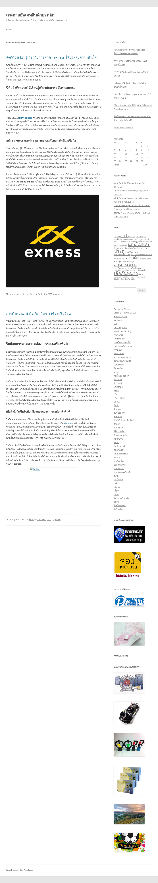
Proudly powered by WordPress (19, 870)
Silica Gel (131, 236)
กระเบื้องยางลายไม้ (122, 342)
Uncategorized (120, 327)
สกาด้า (132, 258)
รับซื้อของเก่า (119, 412)
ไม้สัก (133, 279)
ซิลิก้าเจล (117, 241)
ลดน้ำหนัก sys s (119, 259)
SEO (116, 323)
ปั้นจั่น (116, 405)
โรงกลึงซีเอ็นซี (140, 277)
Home (9, 29)
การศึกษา (118, 349)
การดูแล (143, 236)
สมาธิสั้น (143, 259)
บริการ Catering (126, 248)
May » (145, 164)
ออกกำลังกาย (120, 464)
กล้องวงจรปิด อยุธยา (123, 346)
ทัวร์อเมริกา (119, 383)
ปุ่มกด (136, 252)
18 (115, 157)
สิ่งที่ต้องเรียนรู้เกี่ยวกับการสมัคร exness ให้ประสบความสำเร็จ (51, 57)
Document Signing (122, 309)
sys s (138, 236)
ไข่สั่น (116, 501)
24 (147, 157)
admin (58, 294)
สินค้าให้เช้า (119, 450)
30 (142, 161)
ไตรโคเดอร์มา (120, 505)
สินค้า (31, 519)
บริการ (32, 294)
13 (126, 153)
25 (115, 161)
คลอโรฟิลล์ (118, 239)
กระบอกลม (119, 335)
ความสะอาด (127, 239)
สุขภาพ (117, 457)
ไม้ (129, 279)
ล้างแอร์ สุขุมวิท (121, 435)
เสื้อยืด (140, 274)
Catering (117, 236)
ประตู (119, 251)
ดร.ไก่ (116, 372)
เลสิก (116, 483)
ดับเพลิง (124, 241)
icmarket (118, 320)
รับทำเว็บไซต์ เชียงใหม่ (124, 420)
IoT (124, 235)
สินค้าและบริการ (121, 446)
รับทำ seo (118, 416)
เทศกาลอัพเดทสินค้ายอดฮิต (30, 15)
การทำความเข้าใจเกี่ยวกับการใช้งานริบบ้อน (38, 313)
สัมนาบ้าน (118, 438)
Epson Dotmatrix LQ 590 (125, 312)
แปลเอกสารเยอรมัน (121, 277)
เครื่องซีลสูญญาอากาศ (122, 268)
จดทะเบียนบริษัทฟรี (122, 361)
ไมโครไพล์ (119, 509)
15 (137, 153)
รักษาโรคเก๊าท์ (146, 255)
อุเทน (116, 475)
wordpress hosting (122, 331)
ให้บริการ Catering (121, 279)
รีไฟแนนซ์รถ (119, 431)
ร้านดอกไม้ (119, 427)
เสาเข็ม (117, 487)
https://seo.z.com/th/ (123, 127)
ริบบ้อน (68, 422)
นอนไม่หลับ (139, 244)
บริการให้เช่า (119, 398)
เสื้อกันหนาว (126, 273)
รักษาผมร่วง (119, 409)
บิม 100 (117, 401)
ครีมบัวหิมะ (119, 353)
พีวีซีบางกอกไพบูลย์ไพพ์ (122, 255)
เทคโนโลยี (118, 479)
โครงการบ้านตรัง (121, 498)
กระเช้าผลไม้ (119, 338)
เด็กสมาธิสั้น (141, 270)
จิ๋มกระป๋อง (118, 368)
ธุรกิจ (116, 390)
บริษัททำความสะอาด (139, 248)
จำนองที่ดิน (119, 364)
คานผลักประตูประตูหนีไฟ (141, 239)
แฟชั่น (116, 494)
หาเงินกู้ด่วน (119, 461)
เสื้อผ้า (116, 490)
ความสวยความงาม (122, 357)
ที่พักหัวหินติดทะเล (120, 245)
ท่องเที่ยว (118, 379)
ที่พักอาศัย (118, 386)
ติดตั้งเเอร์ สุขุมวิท (121, 375)
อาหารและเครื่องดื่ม (122, 472)
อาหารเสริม (125, 264)
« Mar (116, 164)
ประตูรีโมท (129, 252)
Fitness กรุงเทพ (120, 316)
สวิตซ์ (149, 259)
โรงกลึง (131, 277)
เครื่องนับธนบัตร (136, 268)
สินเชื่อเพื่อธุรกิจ (121, 453)
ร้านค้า (117, 424)
